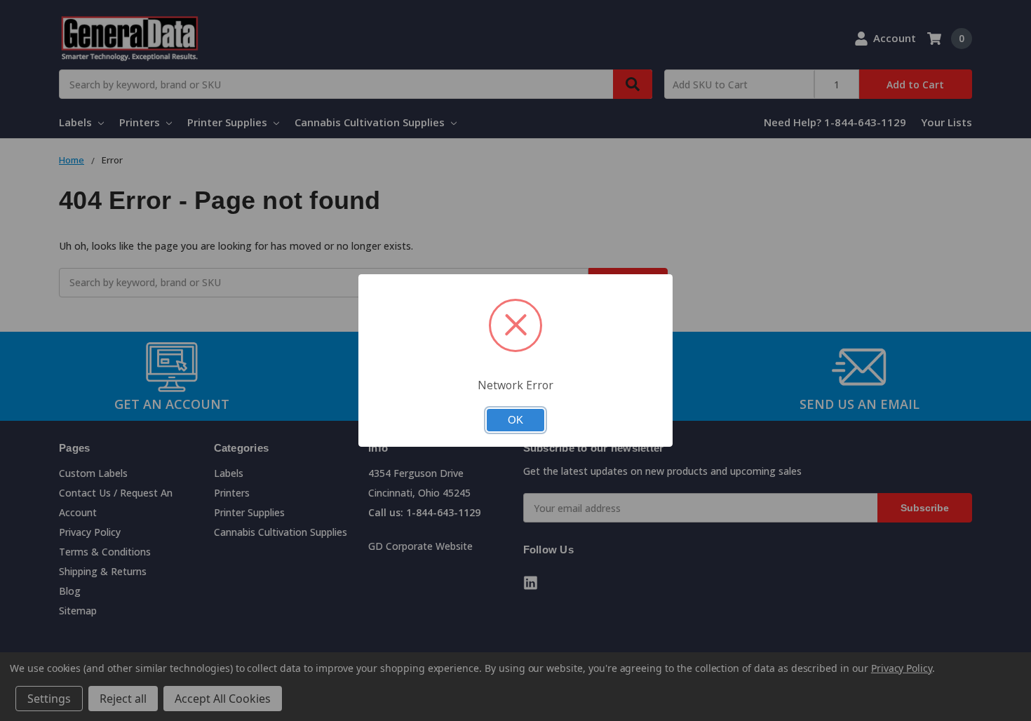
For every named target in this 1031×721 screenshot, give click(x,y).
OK (515, 420)
